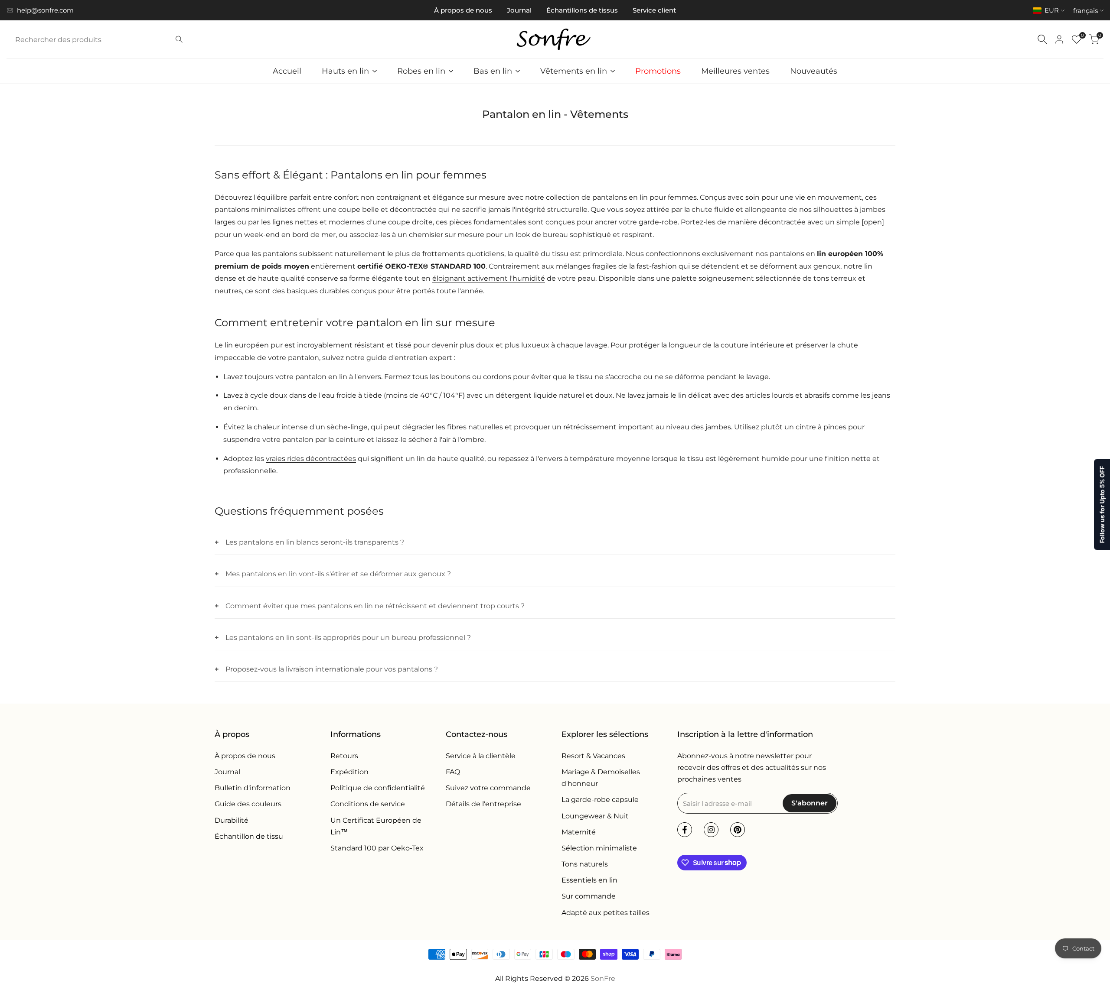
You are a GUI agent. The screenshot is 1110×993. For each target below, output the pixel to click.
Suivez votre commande (488, 788)
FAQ (453, 772)
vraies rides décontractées (311, 458)
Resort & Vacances (593, 756)
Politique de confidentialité (377, 788)
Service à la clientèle (481, 756)
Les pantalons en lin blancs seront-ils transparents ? (314, 542)
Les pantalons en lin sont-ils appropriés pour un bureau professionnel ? (348, 637)
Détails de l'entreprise (483, 804)
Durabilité (231, 820)
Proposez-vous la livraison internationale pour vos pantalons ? (331, 669)
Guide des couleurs (248, 804)
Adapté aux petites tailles (606, 913)
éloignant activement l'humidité (488, 278)
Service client (654, 10)
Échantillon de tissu (249, 836)
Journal (519, 10)
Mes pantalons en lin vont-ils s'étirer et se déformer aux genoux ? (338, 574)
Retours (344, 756)
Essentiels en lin (589, 880)
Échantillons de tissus (582, 10)
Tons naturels (585, 864)
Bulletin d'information (253, 788)
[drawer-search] (1042, 39)
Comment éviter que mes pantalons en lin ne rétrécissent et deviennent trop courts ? (375, 606)
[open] (873, 222)
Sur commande (589, 896)
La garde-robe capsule (600, 799)
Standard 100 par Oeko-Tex (377, 848)
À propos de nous (463, 10)
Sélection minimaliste (599, 848)
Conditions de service (367, 804)
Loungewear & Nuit (595, 816)
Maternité (579, 832)
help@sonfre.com (45, 10)
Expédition (349, 772)
